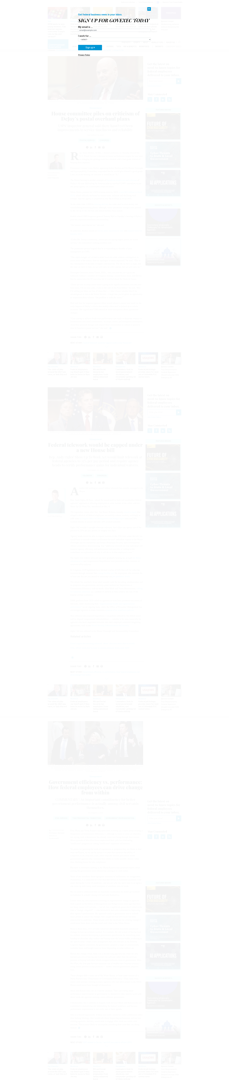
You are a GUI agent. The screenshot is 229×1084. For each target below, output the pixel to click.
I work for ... (84, 36)
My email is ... (85, 27)
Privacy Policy (84, 55)
